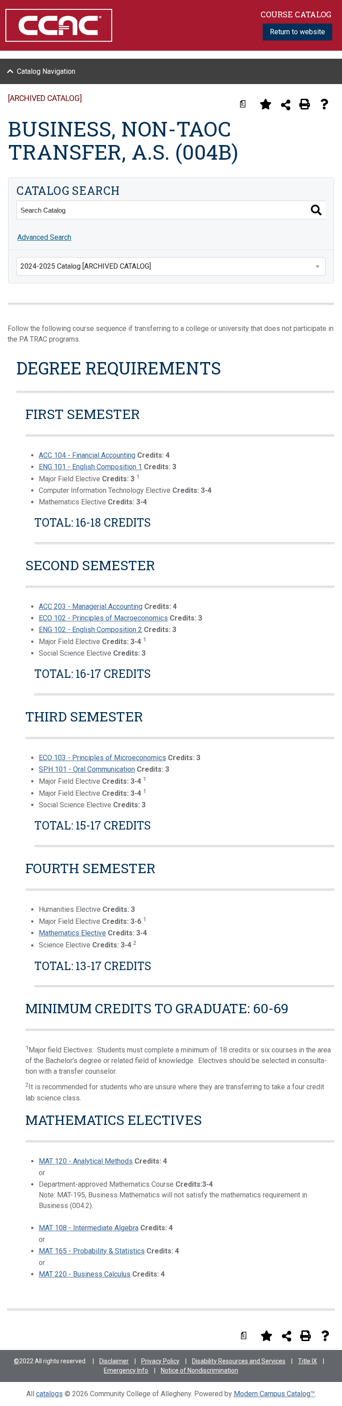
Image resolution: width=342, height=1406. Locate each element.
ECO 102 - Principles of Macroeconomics (103, 618)
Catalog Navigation (46, 71)
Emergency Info (126, 1370)
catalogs (49, 1394)
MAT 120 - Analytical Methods (86, 1161)
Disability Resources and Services (238, 1361)
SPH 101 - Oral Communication (87, 769)
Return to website (297, 32)
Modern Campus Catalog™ (274, 1394)
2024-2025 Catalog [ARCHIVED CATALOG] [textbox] (85, 266)
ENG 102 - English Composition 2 (90, 629)
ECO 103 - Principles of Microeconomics (102, 757)
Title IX (307, 1361)
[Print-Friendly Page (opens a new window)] (304, 104)
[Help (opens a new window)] (324, 104)
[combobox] (171, 266)
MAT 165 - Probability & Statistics (92, 1251)
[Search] (316, 210)
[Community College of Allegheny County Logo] (58, 24)
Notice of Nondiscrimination (199, 1370)
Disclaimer (114, 1361)
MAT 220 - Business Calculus (84, 1274)
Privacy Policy (160, 1361)
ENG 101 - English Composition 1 (90, 467)
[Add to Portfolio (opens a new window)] (265, 104)
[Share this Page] (285, 105)
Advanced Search (44, 237)
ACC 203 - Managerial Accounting (90, 606)
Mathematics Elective (72, 933)
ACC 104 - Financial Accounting (87, 455)
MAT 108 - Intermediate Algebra (88, 1228)
